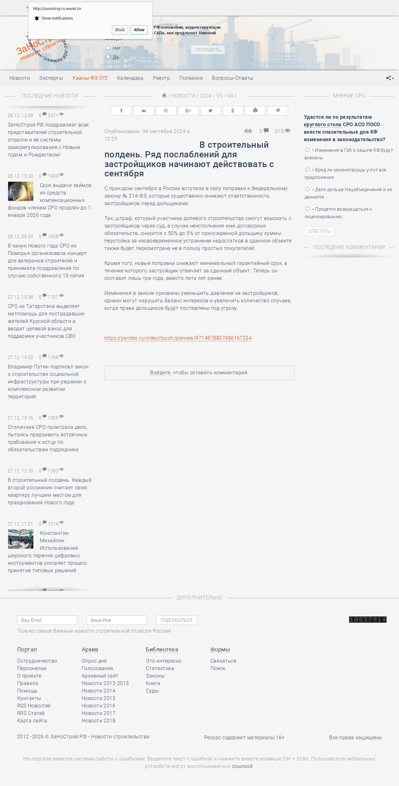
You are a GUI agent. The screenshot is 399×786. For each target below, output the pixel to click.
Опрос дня (94, 661)
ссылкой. (243, 766)
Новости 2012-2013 (105, 683)
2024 (206, 96)
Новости (183, 96)
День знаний (289, 58)
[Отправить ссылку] (277, 110)
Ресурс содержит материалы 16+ (244, 737)
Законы (155, 676)
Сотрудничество (37, 661)
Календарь (130, 78)
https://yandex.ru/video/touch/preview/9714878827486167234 (178, 338)
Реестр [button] (161, 78)
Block (120, 29)
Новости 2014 (99, 691)
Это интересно (163, 661)
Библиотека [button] (162, 649)
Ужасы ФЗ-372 (90, 78)
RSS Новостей (34, 706)
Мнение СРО (349, 96)
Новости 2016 (99, 706)
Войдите (160, 373)
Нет (116, 48)
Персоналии (32, 668)
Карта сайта (32, 721)
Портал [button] (27, 649)
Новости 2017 (99, 713)
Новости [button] (19, 78)
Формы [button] (220, 649)
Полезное (191, 78)
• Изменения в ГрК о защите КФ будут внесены (349, 154)
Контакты (29, 698)
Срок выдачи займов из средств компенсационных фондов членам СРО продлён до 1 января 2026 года (50, 200)
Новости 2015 (99, 698)
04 (230, 96)
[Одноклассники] (233, 110)
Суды (152, 691)
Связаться (223, 661)
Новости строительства (120, 737)
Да (115, 57)
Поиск (217, 668)
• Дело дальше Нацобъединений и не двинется (348, 193)
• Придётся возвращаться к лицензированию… (338, 213)
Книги (153, 683)
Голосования (97, 668)
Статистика (160, 668)
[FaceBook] (121, 110)
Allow (139, 29)
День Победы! (279, 24)
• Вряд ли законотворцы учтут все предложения (346, 173)
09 (220, 96)
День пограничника (285, 32)
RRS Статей (31, 713)
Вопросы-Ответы (233, 78)
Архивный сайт (100, 676)
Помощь (27, 691)
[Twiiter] (210, 110)
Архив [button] (90, 649)
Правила (27, 683)
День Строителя (289, 39)
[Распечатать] (255, 110)
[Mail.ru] (166, 110)
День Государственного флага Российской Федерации (330, 47)
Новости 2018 (99, 721)
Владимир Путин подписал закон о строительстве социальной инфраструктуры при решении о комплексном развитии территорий (48, 382)
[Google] (188, 110)
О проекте (29, 676)
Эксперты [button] (51, 78)
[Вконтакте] (143, 110)
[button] (390, 78)
